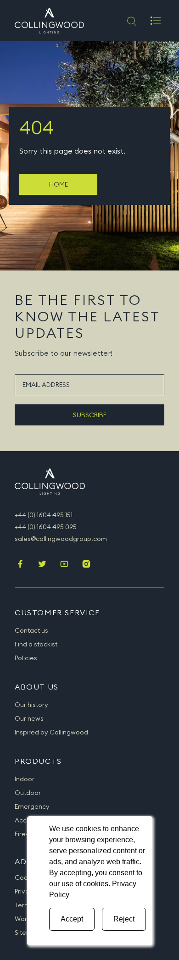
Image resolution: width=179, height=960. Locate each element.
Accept (72, 919)
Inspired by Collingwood (51, 732)
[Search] (131, 20)
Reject (123, 919)
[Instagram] (86, 564)
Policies (26, 658)
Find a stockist (36, 644)
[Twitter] (42, 564)
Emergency (32, 806)
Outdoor (28, 793)
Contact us (31, 630)
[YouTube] (64, 564)
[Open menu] (155, 21)
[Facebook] (20, 564)
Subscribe (89, 415)
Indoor (24, 779)
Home (58, 184)
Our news (29, 718)
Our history (31, 705)
